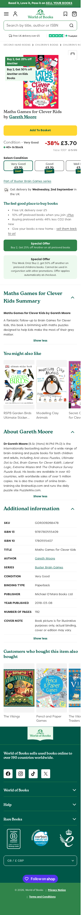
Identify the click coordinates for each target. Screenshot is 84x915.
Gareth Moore (23, 117)
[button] (6, 14)
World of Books (34, 890)
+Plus (70, 215)
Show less (40, 340)
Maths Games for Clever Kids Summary (33, 298)
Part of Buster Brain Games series (27, 181)
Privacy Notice (57, 890)
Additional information (31, 509)
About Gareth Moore (28, 432)
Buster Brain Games (49, 567)
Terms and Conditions (42, 896)
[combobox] (40, 25)
